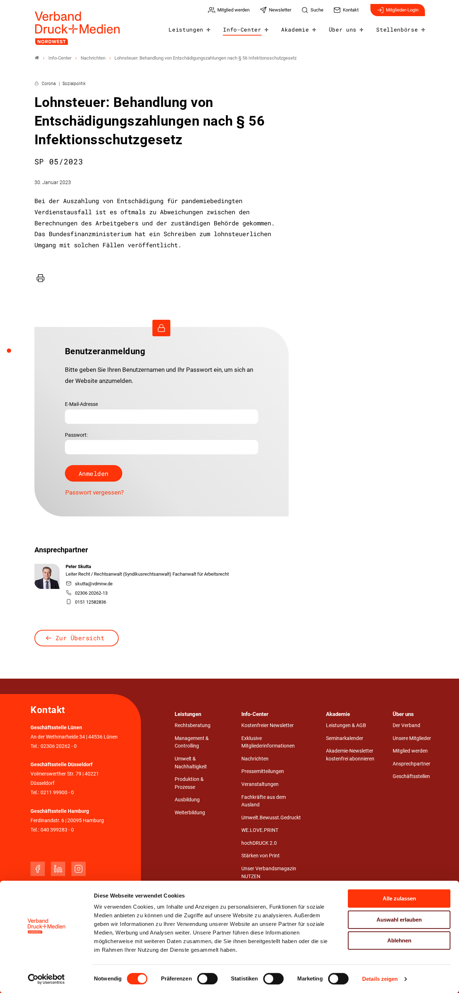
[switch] (207, 978)
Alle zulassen (399, 898)
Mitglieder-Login (402, 10)
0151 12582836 (90, 602)
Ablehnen (399, 940)
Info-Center (242, 29)
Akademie (295, 29)
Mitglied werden (410, 751)
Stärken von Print (260, 856)
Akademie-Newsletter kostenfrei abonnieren (350, 755)
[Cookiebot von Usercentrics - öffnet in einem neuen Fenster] (46, 979)
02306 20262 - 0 (59, 746)
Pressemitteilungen (262, 771)
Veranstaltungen (260, 784)
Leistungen (186, 29)
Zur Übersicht (80, 638)
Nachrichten (255, 759)
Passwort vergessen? (94, 492)
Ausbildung (187, 800)
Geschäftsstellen (411, 776)
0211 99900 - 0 (57, 793)
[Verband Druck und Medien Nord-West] (36, 58)
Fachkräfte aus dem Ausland (263, 801)
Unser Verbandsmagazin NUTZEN (268, 873)
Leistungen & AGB (346, 725)
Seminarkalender (344, 738)
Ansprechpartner (411, 764)
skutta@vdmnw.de (94, 583)
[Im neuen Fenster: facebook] (37, 869)
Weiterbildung (190, 813)
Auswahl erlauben (399, 920)
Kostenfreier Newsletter (267, 725)
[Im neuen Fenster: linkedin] (58, 869)
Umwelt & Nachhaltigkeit (191, 763)
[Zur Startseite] (77, 28)
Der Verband (406, 725)
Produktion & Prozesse (189, 783)
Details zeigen (380, 979)
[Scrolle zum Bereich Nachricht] (13, 353)
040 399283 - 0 (57, 830)
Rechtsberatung (192, 725)
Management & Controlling (192, 742)
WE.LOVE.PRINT (259, 830)
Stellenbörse (397, 29)
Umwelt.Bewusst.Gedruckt (271, 818)
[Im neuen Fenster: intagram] (78, 869)
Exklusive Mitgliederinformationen (268, 742)
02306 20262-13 (91, 593)
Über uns (342, 29)
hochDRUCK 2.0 (259, 843)
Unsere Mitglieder (412, 738)
